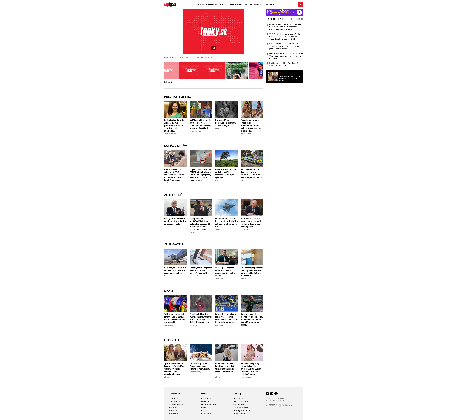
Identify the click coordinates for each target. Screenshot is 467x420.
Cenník (203, 408)
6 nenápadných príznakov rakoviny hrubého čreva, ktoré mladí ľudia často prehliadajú (252, 271)
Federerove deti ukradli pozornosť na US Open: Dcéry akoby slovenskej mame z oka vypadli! (286, 56)
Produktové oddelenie (241, 401)
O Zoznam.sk (174, 393)
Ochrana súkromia (175, 401)
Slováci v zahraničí (246, 328)
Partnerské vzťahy (195, 372)
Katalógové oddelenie (241, 408)
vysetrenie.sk (245, 278)
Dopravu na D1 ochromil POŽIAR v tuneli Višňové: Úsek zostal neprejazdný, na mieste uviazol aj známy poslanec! (200, 174)
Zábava (166, 377)
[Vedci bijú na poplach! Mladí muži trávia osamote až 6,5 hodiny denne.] (226, 257)
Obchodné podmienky (208, 404)
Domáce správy (176, 146)
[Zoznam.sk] (272, 406)
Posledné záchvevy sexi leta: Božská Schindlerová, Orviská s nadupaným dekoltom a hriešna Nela (251, 125)
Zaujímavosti (174, 244)
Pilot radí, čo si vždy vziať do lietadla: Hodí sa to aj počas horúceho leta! (175, 270)
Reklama (204, 393)
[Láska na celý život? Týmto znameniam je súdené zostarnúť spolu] (201, 352)
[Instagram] (271, 394)
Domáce (166, 183)
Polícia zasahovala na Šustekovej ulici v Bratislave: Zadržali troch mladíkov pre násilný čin (252, 173)
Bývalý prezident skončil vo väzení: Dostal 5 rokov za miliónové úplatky (175, 221)
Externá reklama (206, 401)
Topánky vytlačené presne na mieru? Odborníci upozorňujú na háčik (201, 270)
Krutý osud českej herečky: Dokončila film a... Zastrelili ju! (225, 123)
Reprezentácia (168, 325)
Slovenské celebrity (247, 377)
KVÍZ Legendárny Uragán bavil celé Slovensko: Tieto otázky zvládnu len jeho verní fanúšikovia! (200, 124)
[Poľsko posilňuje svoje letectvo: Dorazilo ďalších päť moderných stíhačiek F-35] (226, 207)
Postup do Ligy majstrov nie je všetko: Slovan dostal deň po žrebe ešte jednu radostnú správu (226, 318)
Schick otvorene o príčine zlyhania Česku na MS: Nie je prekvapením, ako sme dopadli (175, 318)
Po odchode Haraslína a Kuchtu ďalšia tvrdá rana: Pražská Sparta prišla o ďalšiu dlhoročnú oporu (201, 318)
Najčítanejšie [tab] (276, 19)
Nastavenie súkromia (176, 404)
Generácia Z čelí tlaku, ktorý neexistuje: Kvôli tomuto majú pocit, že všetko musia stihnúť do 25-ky (225, 368)
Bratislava (244, 180)
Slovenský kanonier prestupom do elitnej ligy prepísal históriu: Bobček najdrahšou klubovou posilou (252, 319)
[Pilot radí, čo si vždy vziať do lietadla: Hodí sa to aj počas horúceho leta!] (175, 257)
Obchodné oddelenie (241, 404)
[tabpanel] (284, 45)
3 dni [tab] (289, 19)
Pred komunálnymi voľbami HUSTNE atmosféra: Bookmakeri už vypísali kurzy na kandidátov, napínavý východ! (174, 174)
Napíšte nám (173, 411)
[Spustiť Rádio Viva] (284, 10)
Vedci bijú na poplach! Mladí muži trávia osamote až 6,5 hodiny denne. (225, 271)
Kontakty (237, 393)
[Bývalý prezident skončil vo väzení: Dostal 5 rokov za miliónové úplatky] (175, 207)
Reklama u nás (206, 398)
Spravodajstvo (238, 398)
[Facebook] (267, 394)
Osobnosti (218, 128)
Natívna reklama (206, 414)
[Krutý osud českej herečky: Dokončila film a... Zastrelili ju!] (226, 109)
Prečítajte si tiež (177, 97)
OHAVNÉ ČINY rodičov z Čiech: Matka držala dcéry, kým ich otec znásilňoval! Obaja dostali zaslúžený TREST (285, 36)
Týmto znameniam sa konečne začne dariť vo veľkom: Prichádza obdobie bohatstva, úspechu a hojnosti (174, 368)
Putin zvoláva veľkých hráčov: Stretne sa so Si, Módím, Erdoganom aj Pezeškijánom (251, 222)
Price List (204, 411)
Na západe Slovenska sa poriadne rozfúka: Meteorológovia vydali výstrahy (225, 173)
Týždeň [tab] (298, 19)
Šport (168, 291)
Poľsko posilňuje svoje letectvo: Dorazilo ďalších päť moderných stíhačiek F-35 (226, 222)
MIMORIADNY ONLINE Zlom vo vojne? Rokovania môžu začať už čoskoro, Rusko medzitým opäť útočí (285, 26)
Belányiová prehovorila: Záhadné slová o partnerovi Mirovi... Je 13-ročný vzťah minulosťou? (174, 125)
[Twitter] (276, 394)
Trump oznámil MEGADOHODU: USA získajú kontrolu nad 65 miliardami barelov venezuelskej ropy (200, 224)
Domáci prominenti (170, 134)
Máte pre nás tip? (239, 414)
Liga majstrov (219, 325)
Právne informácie (175, 398)
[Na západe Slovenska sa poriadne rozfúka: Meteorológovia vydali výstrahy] (226, 158)
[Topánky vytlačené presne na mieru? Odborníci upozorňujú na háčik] (201, 257)
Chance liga (193, 325)
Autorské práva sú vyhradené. (275, 400)
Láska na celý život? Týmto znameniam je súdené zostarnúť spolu (200, 366)
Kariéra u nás (173, 408)
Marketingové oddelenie (242, 411)
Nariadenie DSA (174, 414)
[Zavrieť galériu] (300, 4)
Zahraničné (173, 195)
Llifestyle (172, 340)
